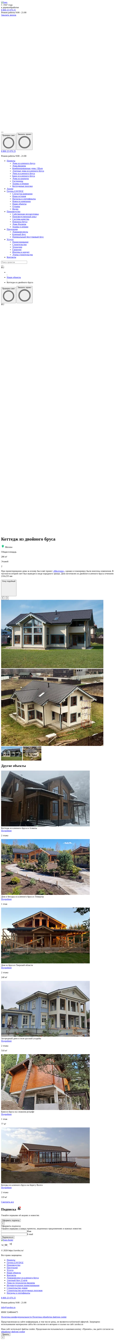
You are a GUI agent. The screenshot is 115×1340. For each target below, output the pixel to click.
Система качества (20, 219)
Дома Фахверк (19, 224)
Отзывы (16, 206)
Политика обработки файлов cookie (49, 1317)
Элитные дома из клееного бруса (28, 171)
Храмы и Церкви (20, 183)
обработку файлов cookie (13, 1331)
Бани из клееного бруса (23, 176)
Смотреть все (7, 1202)
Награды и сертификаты (24, 199)
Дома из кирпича (20, 178)
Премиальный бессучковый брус (28, 237)
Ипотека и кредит (20, 252)
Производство (13, 211)
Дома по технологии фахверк (21, 1283)
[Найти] (2, 265)
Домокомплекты (20, 232)
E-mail (30, 1234)
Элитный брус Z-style (17, 1280)
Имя (29, 1231)
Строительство (19, 244)
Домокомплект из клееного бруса (23, 1278)
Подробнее (6, 830)
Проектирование (20, 242)
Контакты (11, 257)
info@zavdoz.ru (8, 1307)
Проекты (11, 161)
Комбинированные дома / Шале (27, 168)
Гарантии (16, 249)
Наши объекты (19, 204)
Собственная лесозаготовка (25, 214)
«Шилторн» (58, 571)
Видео (15, 209)
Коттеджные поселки (22, 186)
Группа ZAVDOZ (15, 191)
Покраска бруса (19, 221)
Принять (5, 1334)
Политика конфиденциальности (16, 1317)
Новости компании (21, 201)
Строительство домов (17, 1288)
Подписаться (7, 1237)
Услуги (10, 239)
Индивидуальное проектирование (23, 1285)
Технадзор (17, 247)
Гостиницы (17, 181)
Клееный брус (19, 234)
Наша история (19, 196)
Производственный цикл (24, 216)
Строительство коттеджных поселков (24, 1290)
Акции (10, 188)
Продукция (12, 229)
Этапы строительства (22, 254)
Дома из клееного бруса (23, 163)
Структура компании (22, 194)
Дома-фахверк (19, 166)
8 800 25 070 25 (8, 151)
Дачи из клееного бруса (23, 173)
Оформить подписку (11, 1220)
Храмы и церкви (20, 227)
